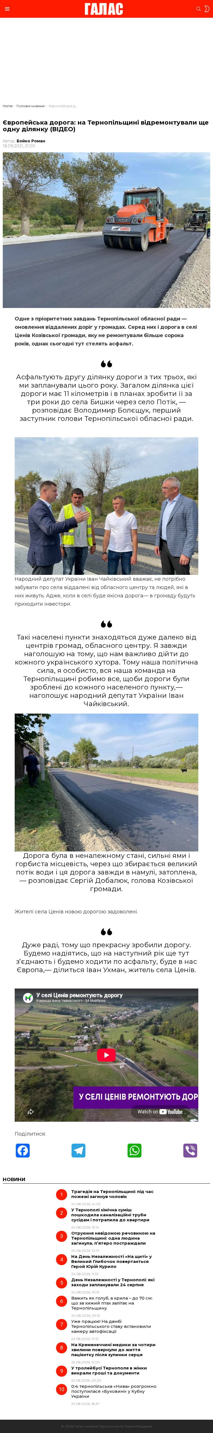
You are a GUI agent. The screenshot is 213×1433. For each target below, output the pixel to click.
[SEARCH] (198, 8)
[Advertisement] (106, 62)
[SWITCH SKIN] (207, 8)
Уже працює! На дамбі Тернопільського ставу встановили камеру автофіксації (111, 1326)
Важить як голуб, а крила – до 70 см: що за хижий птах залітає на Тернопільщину (112, 1303)
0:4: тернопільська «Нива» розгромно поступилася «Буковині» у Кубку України (113, 1391)
